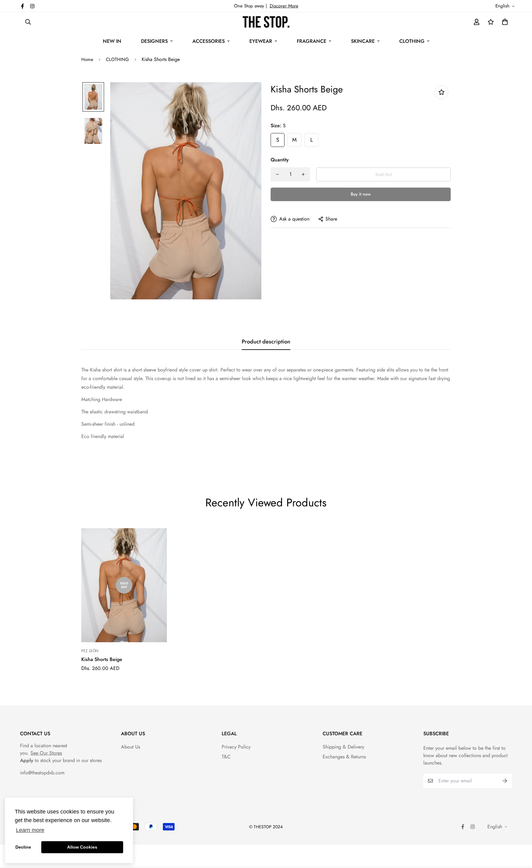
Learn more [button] (30, 830)
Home (87, 59)
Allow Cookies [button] (82, 847)
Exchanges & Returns (344, 756)
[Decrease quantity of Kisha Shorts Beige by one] (277, 174)
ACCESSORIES (208, 41)
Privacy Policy (236, 746)
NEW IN (112, 41)
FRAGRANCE (311, 41)
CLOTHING (412, 41)
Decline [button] (23, 847)
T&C (226, 756)
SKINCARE (363, 41)
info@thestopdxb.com (42, 772)
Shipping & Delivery (343, 746)
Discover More (284, 5)
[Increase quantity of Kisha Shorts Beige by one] (303, 174)
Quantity (280, 159)
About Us (130, 746)
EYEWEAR (260, 41)
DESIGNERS (154, 41)
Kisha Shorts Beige (101, 659)
